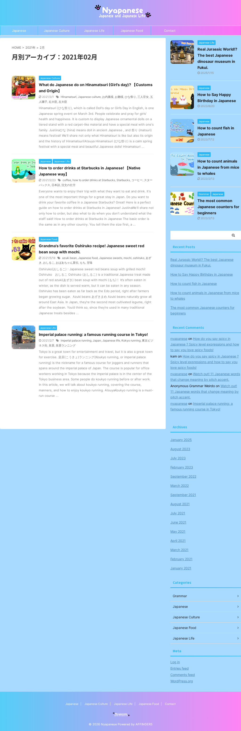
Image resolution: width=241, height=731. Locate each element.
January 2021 (180, 568)
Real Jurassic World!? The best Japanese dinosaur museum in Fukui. (201, 262)
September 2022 (183, 476)
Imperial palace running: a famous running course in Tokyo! (93, 334)
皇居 (51, 345)
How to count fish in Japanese (193, 284)
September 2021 (183, 495)
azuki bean (69, 258)
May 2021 (177, 531)
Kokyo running (131, 340)
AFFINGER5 (144, 724)
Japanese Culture (57, 30)
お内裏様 (107, 97)
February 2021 (181, 559)
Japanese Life (94, 30)
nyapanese (178, 339)
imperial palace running (76, 340)
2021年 (30, 47)
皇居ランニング (66, 345)
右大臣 (53, 101)
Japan (97, 340)
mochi (128, 258)
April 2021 (178, 541)
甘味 (89, 262)
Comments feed (182, 675)
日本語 (56, 185)
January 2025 (181, 440)
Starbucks (123, 180)
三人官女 (143, 97)
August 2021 (180, 504)
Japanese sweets (110, 258)
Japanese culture (89, 97)
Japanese (19, 30)
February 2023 (181, 467)
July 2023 (178, 458)
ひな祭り (130, 97)
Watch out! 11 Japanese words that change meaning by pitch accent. (204, 391)
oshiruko (138, 258)
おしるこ (48, 262)
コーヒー (137, 180)
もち (82, 262)
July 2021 (177, 513)
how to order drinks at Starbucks (93, 180)
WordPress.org (181, 681)
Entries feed (179, 668)
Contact (170, 30)
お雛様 (119, 97)
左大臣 (63, 101)
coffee (67, 180)
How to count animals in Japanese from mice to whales (218, 167)
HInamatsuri (68, 97)
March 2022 (179, 486)
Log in (175, 662)
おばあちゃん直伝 (67, 262)
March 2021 (179, 550)
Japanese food (88, 258)
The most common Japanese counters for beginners (218, 206)
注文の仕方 (68, 185)
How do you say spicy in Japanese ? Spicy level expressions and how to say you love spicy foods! (204, 344)
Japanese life (111, 340)
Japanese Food (132, 30)
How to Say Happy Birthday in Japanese (201, 274)
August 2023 (180, 449)
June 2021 (178, 522)
